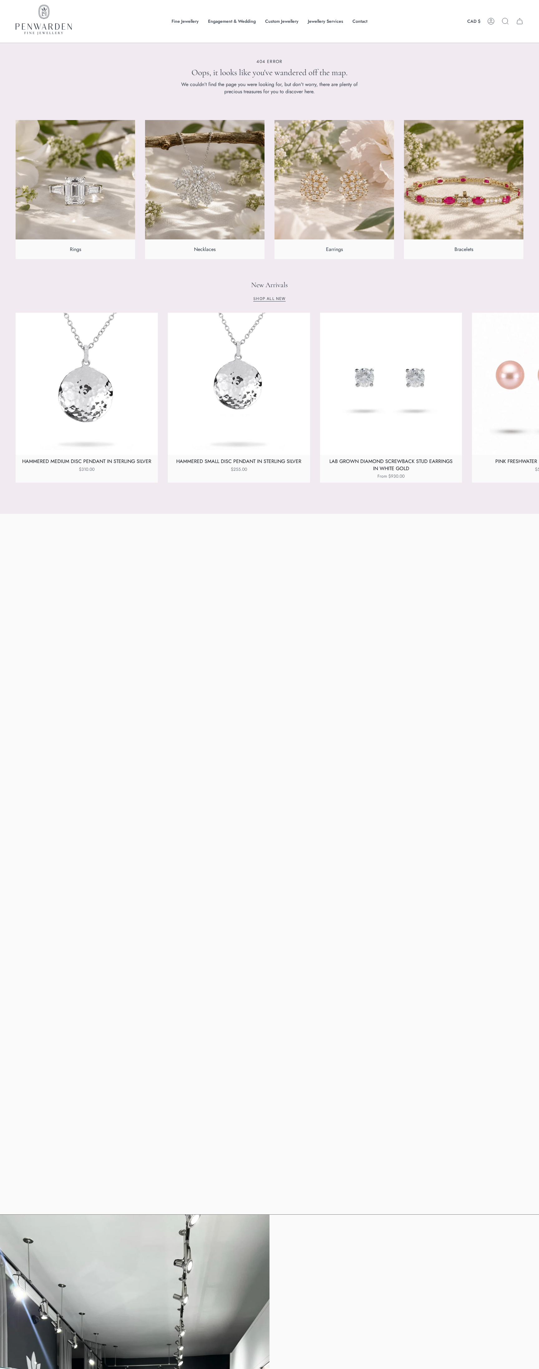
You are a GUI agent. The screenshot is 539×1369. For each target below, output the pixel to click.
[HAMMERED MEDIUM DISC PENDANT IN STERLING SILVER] (87, 384)
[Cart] (519, 21)
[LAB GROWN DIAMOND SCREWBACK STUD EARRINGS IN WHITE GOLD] (391, 384)
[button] (185, 21)
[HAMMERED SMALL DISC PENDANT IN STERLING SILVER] (239, 384)
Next (529, 384)
